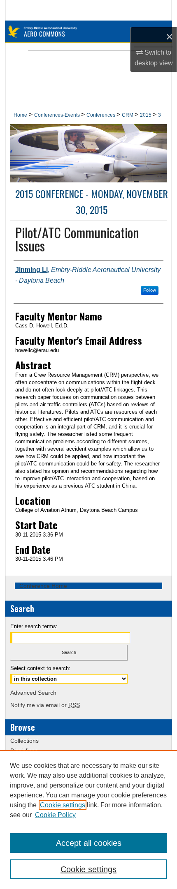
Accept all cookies (88, 843)
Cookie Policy (55, 814)
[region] (88, 819)
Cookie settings (62, 804)
